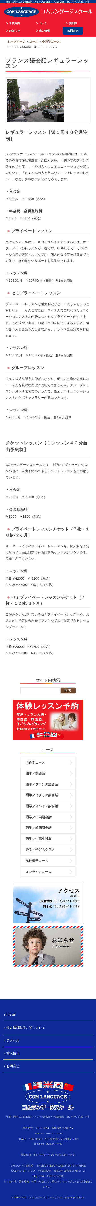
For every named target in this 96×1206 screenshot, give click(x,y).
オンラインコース (38, 871)
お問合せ (72, 30)
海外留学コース (37, 860)
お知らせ (14, 30)
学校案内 (14, 23)
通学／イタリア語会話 (42, 795)
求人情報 (44, 30)
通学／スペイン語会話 (42, 806)
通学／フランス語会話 (42, 784)
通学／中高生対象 (39, 838)
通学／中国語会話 (39, 817)
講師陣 (73, 23)
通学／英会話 (35, 773)
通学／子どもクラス (40, 849)
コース (43, 23)
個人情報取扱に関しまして (25, 1027)
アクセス (12, 1040)
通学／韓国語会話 (39, 828)
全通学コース (51, 41)
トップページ (16, 41)
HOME (11, 1015)
